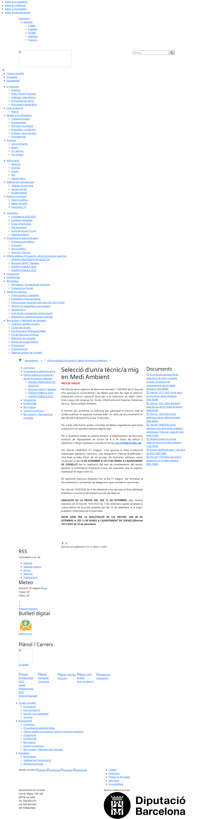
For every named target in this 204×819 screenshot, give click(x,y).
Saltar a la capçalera (16, 1)
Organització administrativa (39, 371)
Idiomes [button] (28, 22)
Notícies (28, 574)
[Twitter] (41, 769)
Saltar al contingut (15, 5)
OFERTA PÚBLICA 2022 (40, 396)
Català (31, 25)
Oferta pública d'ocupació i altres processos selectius (77, 360)
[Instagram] (80, 769)
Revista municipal (33, 763)
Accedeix (24, 664)
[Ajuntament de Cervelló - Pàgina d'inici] (45, 58)
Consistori (29, 367)
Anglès (32, 32)
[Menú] (3, 70)
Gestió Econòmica (33, 410)
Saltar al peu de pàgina (18, 12)
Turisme (28, 717)
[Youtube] (66, 769)
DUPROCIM (29, 403)
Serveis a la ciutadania (35, 713)
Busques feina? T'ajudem (42, 389)
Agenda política (32, 566)
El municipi (29, 706)
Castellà (32, 29)
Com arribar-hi (31, 710)
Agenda (27, 563)
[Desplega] (41, 361)
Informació (29, 756)
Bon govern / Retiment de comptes (43, 749)
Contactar (24, 18)
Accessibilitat (116, 784)
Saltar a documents (16, 9)
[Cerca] (171, 52)
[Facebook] (53, 769)
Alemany (33, 36)
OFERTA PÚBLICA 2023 (40, 393)
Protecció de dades (119, 777)
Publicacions (30, 577)
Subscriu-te (25, 633)
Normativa (29, 407)
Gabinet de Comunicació (37, 760)
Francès (32, 40)
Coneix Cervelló (27, 703)
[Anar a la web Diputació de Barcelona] (144, 805)
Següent (32, 608)
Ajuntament (32, 360)
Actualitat (24, 753)
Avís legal (114, 780)
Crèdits (113, 769)
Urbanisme (29, 400)
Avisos (27, 570)
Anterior (23, 608)
